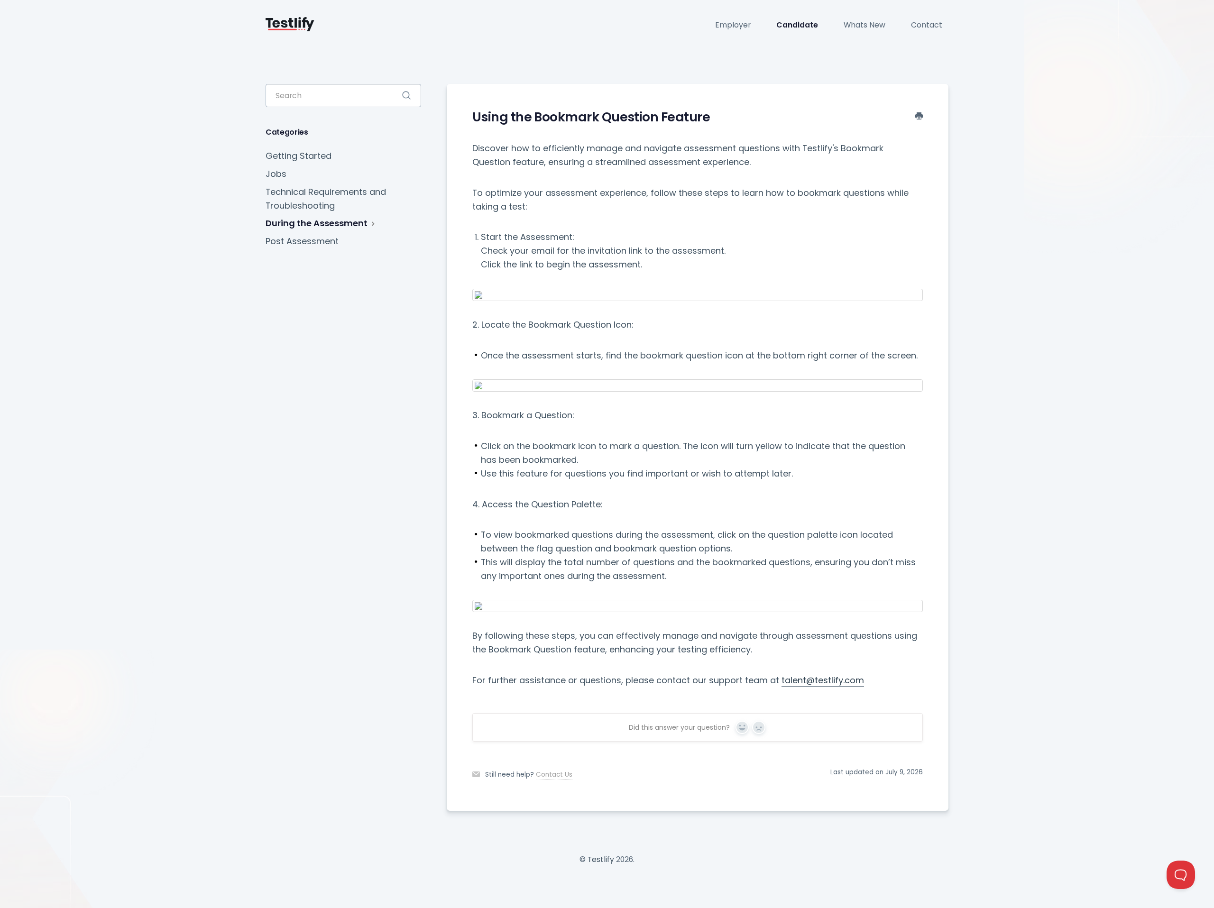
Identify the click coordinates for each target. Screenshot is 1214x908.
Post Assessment (302, 241)
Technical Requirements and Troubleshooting (326, 198)
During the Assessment (317, 223)
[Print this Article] (919, 116)
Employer (733, 24)
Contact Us (554, 774)
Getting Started (298, 156)
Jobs (276, 174)
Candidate (797, 24)
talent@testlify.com (823, 680)
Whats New (864, 24)
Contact (926, 24)
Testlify (601, 859)
